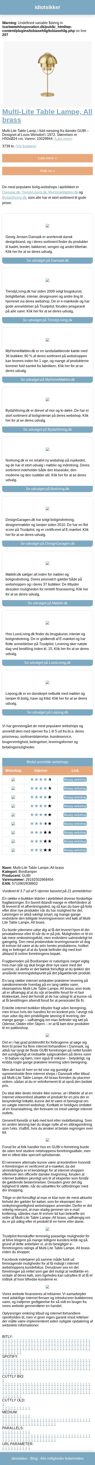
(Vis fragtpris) (25, 146)
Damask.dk (11, 192)
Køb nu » (47, 171)
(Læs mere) (63, 139)
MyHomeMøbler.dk (63, 192)
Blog (34, 1458)
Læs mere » (47, 158)
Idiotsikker (47, 7)
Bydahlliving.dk (14, 197)
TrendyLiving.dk (34, 192)
